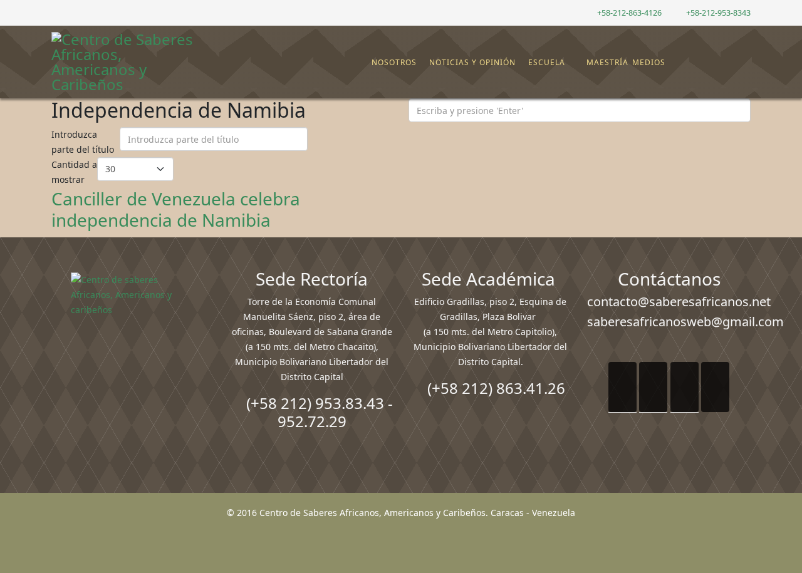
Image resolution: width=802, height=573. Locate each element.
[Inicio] (365, 62)
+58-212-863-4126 (629, 13)
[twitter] (71, 12)
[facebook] (56, 12)
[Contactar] (710, 62)
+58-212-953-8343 (718, 13)
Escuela (546, 62)
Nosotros (394, 62)
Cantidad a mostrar (74, 171)
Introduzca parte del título (84, 141)
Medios (648, 62)
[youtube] (87, 12)
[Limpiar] (342, 142)
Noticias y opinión (472, 62)
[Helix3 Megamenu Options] (742, 57)
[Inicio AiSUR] (133, 360)
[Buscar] (720, 62)
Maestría (606, 62)
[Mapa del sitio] (700, 62)
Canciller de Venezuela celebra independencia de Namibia (175, 209)
